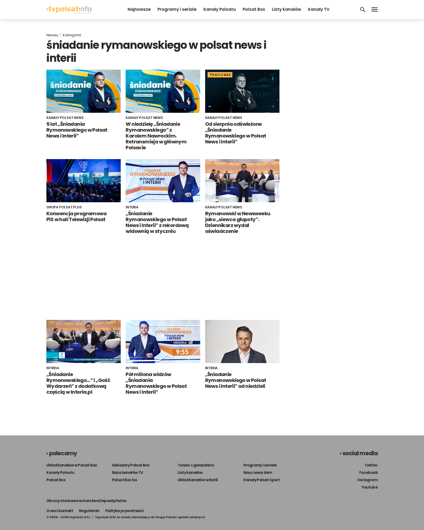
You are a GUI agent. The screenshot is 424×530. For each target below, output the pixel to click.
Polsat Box (254, 9)
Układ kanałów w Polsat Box (71, 465)
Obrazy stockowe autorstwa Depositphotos (86, 500)
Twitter (371, 465)
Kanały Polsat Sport (261, 479)
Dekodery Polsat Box (131, 465)
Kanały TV (319, 9)
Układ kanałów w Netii (197, 479)
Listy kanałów (286, 9)
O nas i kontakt (59, 510)
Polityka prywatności (124, 510)
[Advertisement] (162, 277)
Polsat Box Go (124, 479)
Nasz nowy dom (257, 472)
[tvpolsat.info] (69, 12)
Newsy (52, 35)
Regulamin (89, 510)
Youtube (369, 487)
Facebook (368, 472)
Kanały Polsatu (219, 9)
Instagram (368, 479)
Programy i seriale (177, 9)
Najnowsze (139, 9)
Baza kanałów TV (127, 472)
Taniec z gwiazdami (196, 465)
